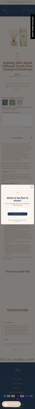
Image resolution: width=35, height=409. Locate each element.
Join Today (17, 214)
